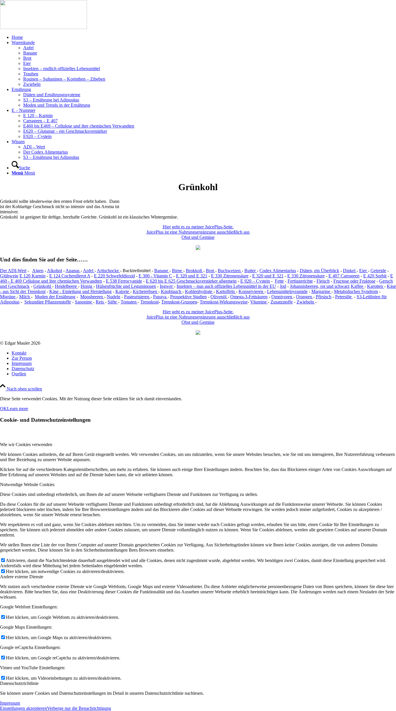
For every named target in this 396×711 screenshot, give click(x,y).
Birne (177, 270)
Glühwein (9, 275)
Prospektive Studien (188, 296)
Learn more (17, 408)
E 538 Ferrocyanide (124, 281)
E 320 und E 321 (191, 275)
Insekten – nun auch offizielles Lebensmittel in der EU (226, 286)
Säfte (113, 301)
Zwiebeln (306, 301)
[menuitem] (204, 37)
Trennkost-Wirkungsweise (224, 301)
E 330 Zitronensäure (229, 275)
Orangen (304, 296)
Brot (210, 270)
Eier (363, 270)
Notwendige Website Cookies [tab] (27, 484)
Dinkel (350, 270)
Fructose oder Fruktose (354, 281)
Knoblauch (171, 291)
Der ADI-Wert (13, 270)
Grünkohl (42, 286)
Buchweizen (230, 270)
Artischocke (108, 270)
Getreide (378, 270)
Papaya (160, 296)
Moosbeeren (92, 296)
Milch (25, 296)
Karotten (375, 286)
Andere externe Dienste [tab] (21, 576)
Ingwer (167, 286)
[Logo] (43, 27)
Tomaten (129, 301)
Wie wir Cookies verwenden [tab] (26, 444)
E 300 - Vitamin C (155, 275)
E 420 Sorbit (374, 275)
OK (3, 408)
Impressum (10, 703)
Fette (279, 281)
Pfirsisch (323, 296)
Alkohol (54, 270)
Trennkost (149, 301)
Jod (283, 286)
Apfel (89, 270)
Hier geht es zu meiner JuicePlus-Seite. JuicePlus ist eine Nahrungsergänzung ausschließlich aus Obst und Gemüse (198, 232)
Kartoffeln (226, 291)
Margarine (321, 291)
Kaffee (357, 286)
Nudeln (113, 296)
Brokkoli (194, 270)
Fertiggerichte (300, 281)
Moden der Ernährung (55, 296)
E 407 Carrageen (343, 275)
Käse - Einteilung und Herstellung (80, 291)
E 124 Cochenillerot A (69, 275)
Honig (87, 286)
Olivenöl (219, 296)
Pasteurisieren (137, 296)
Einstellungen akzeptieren (23, 708)
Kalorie (122, 291)
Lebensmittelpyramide (287, 291)
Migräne (8, 296)
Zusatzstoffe (281, 301)
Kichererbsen (145, 291)
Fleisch (323, 281)
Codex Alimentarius (277, 270)
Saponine (84, 301)
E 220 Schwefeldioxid (114, 275)
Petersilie (344, 296)
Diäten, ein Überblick (319, 270)
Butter (250, 270)
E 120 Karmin (32, 275)
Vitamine (259, 301)
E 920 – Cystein (255, 281)
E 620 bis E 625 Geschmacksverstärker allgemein (191, 281)
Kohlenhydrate (199, 291)
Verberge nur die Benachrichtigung (79, 708)
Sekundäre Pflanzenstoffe (47, 301)
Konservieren (251, 291)
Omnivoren (282, 296)
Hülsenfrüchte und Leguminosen (126, 286)
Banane (161, 270)
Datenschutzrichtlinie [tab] (19, 683)
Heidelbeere (66, 286)
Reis (100, 301)
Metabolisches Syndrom (356, 291)
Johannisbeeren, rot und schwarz (320, 286)
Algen (37, 270)
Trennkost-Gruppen (179, 301)
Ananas (73, 270)
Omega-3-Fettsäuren (249, 296)
